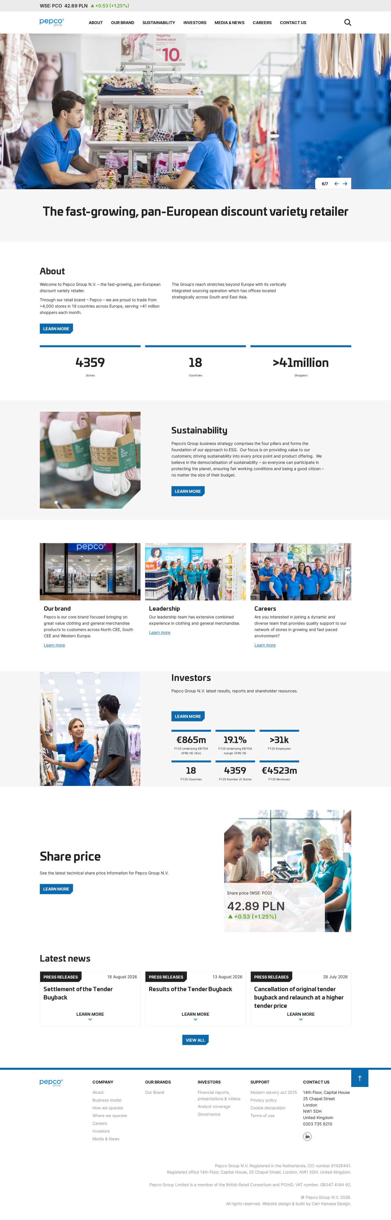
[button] (337, 184)
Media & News (229, 22)
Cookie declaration (267, 1107)
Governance (209, 1114)
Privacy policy (263, 1100)
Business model (106, 1100)
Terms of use (262, 1115)
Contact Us (293, 22)
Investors (194, 22)
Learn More (56, 328)
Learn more (54, 645)
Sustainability (159, 22)
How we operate (107, 1107)
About (96, 22)
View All (195, 1040)
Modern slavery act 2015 (273, 1092)
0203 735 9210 (317, 1124)
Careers (262, 22)
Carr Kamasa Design (331, 1203)
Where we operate (109, 1115)
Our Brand (122, 22)
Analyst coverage (214, 1106)
